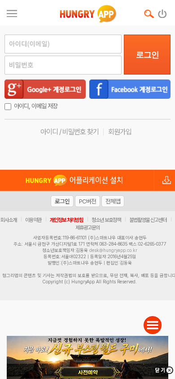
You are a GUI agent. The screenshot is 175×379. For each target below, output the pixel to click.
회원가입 (119, 132)
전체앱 (112, 201)
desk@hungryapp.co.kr (113, 250)
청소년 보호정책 (106, 220)
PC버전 (87, 201)
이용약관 (33, 220)
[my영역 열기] (12, 12)
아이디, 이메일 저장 (35, 106)
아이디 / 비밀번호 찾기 (69, 132)
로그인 (147, 54)
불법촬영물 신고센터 (147, 220)
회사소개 (8, 220)
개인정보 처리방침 (66, 220)
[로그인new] (162, 11)
